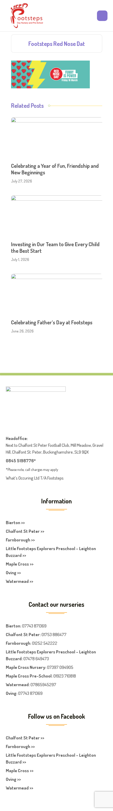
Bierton (13, 626)
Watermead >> (19, 581)
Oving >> (13, 572)
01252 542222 (44, 643)
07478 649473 (36, 658)
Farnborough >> (20, 540)
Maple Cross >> (19, 564)
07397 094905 (60, 667)
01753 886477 (54, 634)
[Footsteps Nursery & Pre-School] (26, 15)
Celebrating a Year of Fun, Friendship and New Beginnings (55, 169)
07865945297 (43, 684)
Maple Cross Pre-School (29, 676)
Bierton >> (15, 522)
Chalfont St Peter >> (25, 531)
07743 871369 (34, 626)
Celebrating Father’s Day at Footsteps (52, 322)
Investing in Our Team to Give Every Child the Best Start (55, 247)
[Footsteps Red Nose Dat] (50, 74)
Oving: (11, 693)
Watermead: (18, 684)
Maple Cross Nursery (25, 667)
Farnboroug (17, 643)
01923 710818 (64, 676)
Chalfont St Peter (23, 634)
